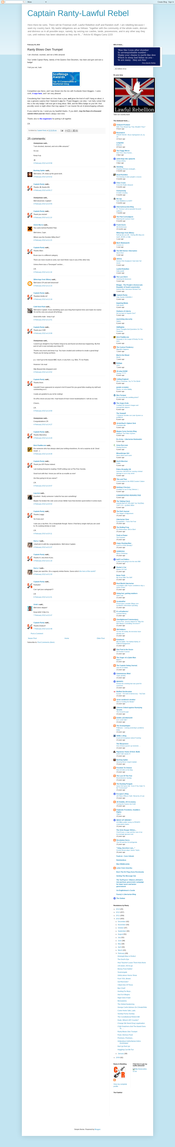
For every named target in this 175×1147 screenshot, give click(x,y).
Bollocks (119, 145)
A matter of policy (122, 193)
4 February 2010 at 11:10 (42, 217)
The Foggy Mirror (123, 151)
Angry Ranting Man (123, 543)
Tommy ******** (121, 373)
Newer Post (32, 638)
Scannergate (122, 972)
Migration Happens (122, 349)
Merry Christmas (122, 553)
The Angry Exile (122, 403)
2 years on (119, 245)
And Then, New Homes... (124, 153)
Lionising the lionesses (123, 279)
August (120, 934)
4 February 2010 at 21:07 (42, 547)
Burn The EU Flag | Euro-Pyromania (130, 872)
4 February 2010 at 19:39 (42, 454)
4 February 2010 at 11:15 (42, 240)
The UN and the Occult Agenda (126, 842)
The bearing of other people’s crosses (129, 177)
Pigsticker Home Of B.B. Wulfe (128, 752)
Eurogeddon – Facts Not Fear (126, 521)
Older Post (101, 638)
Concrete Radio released (124, 185)
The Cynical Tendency (124, 347)
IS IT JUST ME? (121, 720)
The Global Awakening (126, 1004)
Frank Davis (121, 225)
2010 (118, 919)
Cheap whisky (121, 161)
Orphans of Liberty (123, 311)
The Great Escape (122, 712)
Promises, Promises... (126, 1038)
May (119, 944)
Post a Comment (37, 634)
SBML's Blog (121, 736)
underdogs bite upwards (125, 159)
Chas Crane (121, 183)
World (118, 357)
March (120, 950)
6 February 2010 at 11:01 (42, 597)
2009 (118, 1058)
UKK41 (119, 259)
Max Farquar (121, 395)
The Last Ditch (122, 277)
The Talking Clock (123, 501)
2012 (118, 912)
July (119, 937)
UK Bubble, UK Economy (126, 802)
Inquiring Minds (122, 303)
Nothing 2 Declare (123, 487)
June (120, 941)
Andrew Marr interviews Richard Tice (128, 289)
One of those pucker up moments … (128, 746)
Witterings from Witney (42, 279)
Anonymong (121, 191)
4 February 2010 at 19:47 (42, 486)
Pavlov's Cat (121, 567)
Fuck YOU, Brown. (124, 979)
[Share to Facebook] (74, 130)
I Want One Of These (125, 985)
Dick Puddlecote (39, 445)
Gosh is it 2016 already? (124, 545)
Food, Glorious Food (125, 1035)
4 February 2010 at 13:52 (42, 372)
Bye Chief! (121, 988)
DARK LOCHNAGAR (124, 718)
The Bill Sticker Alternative (126, 251)
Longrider (120, 143)
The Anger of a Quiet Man (126, 658)
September (122, 931)
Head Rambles (122, 175)
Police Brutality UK (123, 469)
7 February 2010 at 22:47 (42, 615)
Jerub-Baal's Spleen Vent (126, 423)
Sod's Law (119, 595)
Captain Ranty (39, 184)
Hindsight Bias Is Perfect (127, 956)
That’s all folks (121, 675)
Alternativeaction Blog (125, 207)
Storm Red (119, 253)
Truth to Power (122, 535)
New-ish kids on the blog (124, 770)
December (122, 922)
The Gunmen (120, 537)
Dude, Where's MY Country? (128, 1020)
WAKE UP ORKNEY (124, 820)
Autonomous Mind (123, 674)
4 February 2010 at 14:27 (42, 424)
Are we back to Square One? (126, 313)
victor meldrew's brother (125, 700)
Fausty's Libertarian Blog (126, 894)
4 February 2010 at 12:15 (42, 286)
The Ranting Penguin (124, 784)
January (121, 1054)
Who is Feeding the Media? (125, 702)
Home (67, 638)
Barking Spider (39, 171)
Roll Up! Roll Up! (124, 1046)
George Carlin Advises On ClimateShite (132, 1007)
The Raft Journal (122, 511)
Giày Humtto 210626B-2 (124, 297)
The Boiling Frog (122, 527)
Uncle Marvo (38, 225)
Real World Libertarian (125, 583)
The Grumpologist (123, 726)
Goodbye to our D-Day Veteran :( (127, 489)
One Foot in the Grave (124, 650)
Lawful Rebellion (122, 269)
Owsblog (119, 167)
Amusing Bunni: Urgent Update (126, 762)
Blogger (97, 1129)
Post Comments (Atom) (46, 642)
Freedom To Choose (124, 768)
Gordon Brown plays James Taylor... (128, 850)
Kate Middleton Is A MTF (124, 201)
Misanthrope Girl (122, 453)
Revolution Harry (123, 840)
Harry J (36, 541)
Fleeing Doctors (121, 447)
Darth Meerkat (122, 461)
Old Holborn (121, 629)
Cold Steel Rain (39, 307)
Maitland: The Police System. (125, 433)
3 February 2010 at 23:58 (42, 163)
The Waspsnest (122, 744)
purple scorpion (122, 387)
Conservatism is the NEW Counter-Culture (130, 481)
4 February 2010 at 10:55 (42, 204)
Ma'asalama (122, 1001)
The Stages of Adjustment (124, 513)
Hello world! (120, 271)
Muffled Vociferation (124, 692)
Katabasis (120, 640)
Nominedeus (121, 860)
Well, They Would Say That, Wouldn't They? (130, 127)
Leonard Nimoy (121, 613)
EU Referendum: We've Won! (126, 529)
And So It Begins (124, 995)
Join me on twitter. (122, 667)
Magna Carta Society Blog (126, 431)
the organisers (46, 119)
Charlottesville (121, 425)
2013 (118, 909)
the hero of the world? (88, 571)
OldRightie (120, 327)
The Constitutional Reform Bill (129, 1017)
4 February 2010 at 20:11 (42, 534)
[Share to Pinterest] (76, 130)
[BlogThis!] (69, 130)
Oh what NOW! (122, 371)
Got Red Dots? (123, 982)
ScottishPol (120, 601)
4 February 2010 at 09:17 (42, 190)
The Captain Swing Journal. (126, 665)
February (121, 953)
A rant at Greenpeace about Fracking (128, 738)
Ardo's (36, 604)
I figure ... (119, 814)
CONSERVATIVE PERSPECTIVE (128, 495)
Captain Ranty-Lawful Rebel (78, 13)
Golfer (118, 463)
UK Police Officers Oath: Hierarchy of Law (130, 796)
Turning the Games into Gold (125, 804)
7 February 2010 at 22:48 (42, 629)
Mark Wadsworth (122, 243)
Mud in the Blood (122, 355)
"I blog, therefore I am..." (125, 848)
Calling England (122, 379)
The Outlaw (120, 898)
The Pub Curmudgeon (124, 217)
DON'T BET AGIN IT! (123, 754)
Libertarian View (122, 519)
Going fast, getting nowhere (127, 593)
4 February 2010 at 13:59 (42, 411)
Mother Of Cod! (121, 569)
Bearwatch (120, 133)
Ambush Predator (123, 125)
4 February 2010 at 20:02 (42, 504)
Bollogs (119, 363)
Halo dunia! (120, 305)
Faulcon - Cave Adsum (125, 856)
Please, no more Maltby (124, 389)
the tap (119, 199)
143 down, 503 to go (125, 966)
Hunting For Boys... (125, 991)
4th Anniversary (121, 227)
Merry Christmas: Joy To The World (128, 381)
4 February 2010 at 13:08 (42, 333)
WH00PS (119, 681)
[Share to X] (71, 130)
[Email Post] (62, 130)
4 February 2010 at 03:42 (42, 177)
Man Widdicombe (123, 864)
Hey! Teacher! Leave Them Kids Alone (132, 963)
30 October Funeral (122, 651)
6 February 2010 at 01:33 (42, 574)
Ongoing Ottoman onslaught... (126, 169)
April (120, 947)
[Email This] (66, 130)
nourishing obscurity (124, 319)
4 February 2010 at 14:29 (42, 438)
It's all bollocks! (122, 611)
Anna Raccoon (122, 445)
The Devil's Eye (123, 959)
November (122, 925)
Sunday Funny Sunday (126, 1014)
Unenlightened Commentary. (127, 619)
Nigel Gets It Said (124, 998)
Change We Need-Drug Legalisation (131, 1023)
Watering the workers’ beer (125, 219)
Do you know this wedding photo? (127, 397)
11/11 (118, 365)
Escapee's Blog (122, 794)
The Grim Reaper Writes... (126, 830)
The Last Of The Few (124, 776)
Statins (118, 321)
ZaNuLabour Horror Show (127, 975)
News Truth (120, 575)
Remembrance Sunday (124, 778)
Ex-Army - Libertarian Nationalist (129, 439)
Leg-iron (36, 493)
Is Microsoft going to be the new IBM (128, 561)
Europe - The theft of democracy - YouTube (130, 693)
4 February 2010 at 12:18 (42, 299)
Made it (118, 659)
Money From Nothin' (125, 969)
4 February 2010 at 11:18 (42, 272)
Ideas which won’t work (124, 455)
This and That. (121, 479)
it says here (37, 93)
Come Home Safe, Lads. (127, 1011)
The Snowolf (121, 413)
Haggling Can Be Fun (126, 1050)
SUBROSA (120, 551)
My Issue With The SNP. (124, 577)
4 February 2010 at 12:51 (42, 320)
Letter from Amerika (124, 868)
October (121, 928)
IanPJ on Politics (122, 559)
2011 (118, 916)
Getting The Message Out (126, 876)
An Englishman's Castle (125, 890)
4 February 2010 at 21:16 (42, 561)
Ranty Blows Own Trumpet (127, 1032)
